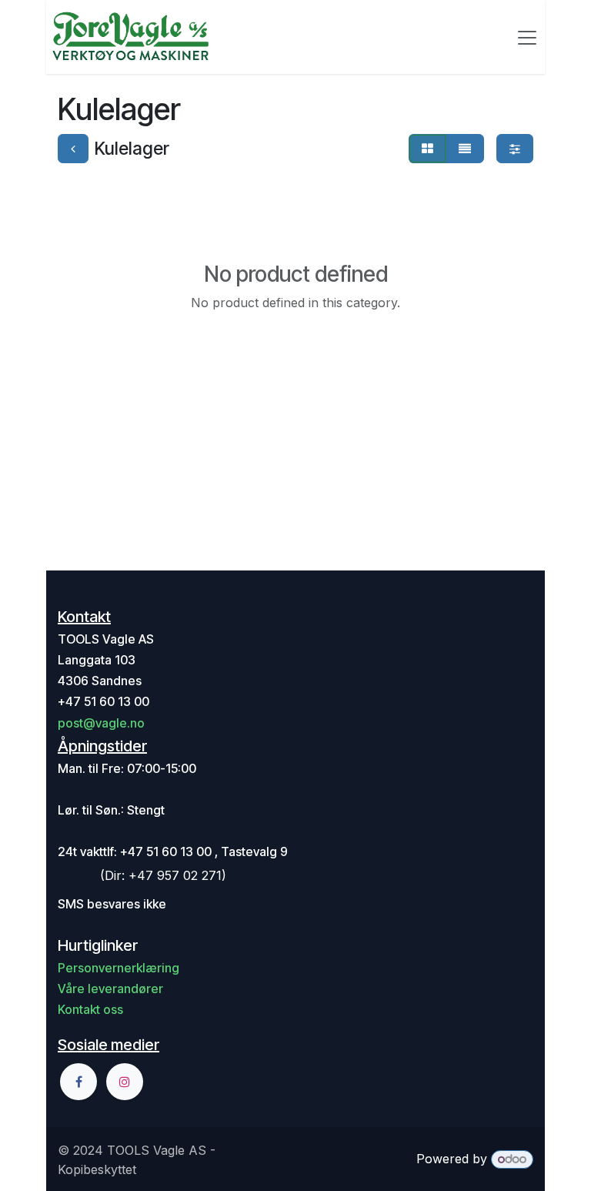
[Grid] (427, 148)
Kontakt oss (90, 1009)
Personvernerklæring (118, 967)
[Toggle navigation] (527, 36)
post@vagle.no (101, 723)
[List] (465, 148)
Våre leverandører (110, 988)
